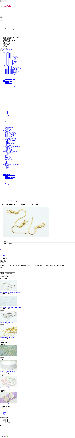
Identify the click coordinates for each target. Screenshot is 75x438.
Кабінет (4, 427)
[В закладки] (4, 340)
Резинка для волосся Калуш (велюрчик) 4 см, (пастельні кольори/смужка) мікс (15, 387)
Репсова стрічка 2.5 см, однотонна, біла (7, 371)
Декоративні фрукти (8, 159)
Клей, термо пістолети (7, 171)
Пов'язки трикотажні (11, 112)
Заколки (6, 103)
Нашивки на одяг (8, 129)
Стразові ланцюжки (8, 147)
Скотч (6, 180)
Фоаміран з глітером (8, 170)
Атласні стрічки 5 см (9, 64)
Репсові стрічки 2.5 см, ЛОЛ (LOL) (11, 75)
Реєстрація (5, 2)
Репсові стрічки (6, 65)
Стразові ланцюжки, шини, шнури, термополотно (12, 146)
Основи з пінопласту (9, 126)
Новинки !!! (2, 49)
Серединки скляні (8, 136)
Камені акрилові (8, 137)
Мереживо (7, 87)
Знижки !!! (5, 196)
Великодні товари (6, 194)
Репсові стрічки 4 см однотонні (11, 78)
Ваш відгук (2, 272)
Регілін (6, 84)
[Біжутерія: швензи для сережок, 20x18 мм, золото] (26, 237)
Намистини (7, 142)
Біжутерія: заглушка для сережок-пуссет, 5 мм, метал (10, 292)
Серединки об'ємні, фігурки (10, 132)
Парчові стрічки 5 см (9, 100)
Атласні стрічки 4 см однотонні (11, 61)
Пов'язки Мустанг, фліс (11, 111)
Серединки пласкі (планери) (10, 134)
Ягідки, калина (7, 156)
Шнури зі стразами (8, 150)
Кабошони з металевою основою (11, 133)
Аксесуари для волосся (7, 108)
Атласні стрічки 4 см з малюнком (11, 62)
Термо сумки (7, 192)
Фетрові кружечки (8, 167)
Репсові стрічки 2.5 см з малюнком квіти (12, 71)
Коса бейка (7, 82)
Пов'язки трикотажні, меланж (12, 113)
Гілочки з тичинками (9, 152)
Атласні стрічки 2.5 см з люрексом (11, 57)
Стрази (6, 144)
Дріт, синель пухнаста (7, 182)
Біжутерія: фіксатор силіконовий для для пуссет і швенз (10, 307)
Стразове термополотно (9, 149)
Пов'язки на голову (8, 105)
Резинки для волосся (9, 102)
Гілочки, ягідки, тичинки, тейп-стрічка (10, 151)
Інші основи (7, 128)
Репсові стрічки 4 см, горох (10, 79)
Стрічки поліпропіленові (9, 181)
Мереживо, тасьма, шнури (7, 81)
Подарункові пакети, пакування (9, 175)
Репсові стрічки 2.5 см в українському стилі (13, 67)
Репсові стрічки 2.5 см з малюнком (11, 70)
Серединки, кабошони (7, 130)
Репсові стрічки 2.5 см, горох (10, 74)
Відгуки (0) (5, 255)
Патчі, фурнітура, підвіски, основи (9, 116)
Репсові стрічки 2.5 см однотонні (11, 73)
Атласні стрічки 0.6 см (9, 53)
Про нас (4, 412)
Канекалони (7, 114)
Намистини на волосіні (9, 143)
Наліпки (6, 176)
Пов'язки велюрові (10, 110)
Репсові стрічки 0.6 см (9, 66)
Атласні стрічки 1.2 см (9, 54)
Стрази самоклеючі (8, 145)
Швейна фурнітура (6, 174)
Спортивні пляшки (8, 190)
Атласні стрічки (6, 52)
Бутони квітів (7, 163)
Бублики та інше (8, 107)
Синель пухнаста (8, 184)
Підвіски (6, 122)
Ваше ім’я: (2, 267)
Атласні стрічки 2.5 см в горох (10, 59)
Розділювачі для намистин (10, 140)
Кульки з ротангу (8, 117)
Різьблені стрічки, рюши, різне (10, 86)
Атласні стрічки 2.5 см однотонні (11, 56)
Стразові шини (7, 148)
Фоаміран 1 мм (7, 168)
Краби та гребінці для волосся (10, 106)
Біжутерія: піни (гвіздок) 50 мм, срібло (7, 322)
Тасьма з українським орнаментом (11, 85)
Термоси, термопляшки (9, 193)
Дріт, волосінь (7, 183)
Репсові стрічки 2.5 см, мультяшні (11, 76)
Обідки (6, 104)
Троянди (6, 161)
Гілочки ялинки (8, 154)
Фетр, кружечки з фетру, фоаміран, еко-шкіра (11, 164)
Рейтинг (2, 274)
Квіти (4, 160)
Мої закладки (5, 428)
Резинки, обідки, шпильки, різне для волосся (11, 101)
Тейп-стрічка (7, 158)
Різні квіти (7, 162)
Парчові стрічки (6, 95)
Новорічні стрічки (8, 83)
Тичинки (6, 155)
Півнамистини (7, 141)
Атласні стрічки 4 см (9, 60)
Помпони (6, 123)
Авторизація (5, 3)
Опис (4, 254)
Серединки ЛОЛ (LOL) (9, 135)
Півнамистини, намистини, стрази (9, 139)
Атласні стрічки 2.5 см (9, 55)
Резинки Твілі (7, 115)
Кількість (4, 243)
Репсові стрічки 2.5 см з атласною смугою (13, 68)
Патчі (6, 119)
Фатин (4, 80)
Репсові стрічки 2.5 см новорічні (11, 72)
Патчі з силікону (8, 120)
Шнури (6, 88)
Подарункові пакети (8, 179)
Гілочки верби (7, 153)
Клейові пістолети (8, 173)
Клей (6, 172)
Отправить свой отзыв (4, 276)
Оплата (6, 49)
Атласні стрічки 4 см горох (10, 63)
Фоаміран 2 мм (7, 169)
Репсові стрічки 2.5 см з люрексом (11, 69)
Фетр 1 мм (7, 166)
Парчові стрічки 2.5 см (9, 98)
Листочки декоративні (9, 157)
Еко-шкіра (7, 165)
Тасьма (6, 89)
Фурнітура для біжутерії (9, 124)
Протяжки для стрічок (9, 127)
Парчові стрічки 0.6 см (9, 96)
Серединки (7, 131)
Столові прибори (8, 191)
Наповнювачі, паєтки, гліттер (10, 138)
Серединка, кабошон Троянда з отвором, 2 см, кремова (10, 403)
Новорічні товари (6, 195)
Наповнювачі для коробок (10, 177)
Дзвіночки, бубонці (8, 125)
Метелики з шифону (8, 121)
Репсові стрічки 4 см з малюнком (11, 77)
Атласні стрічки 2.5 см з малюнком (11, 58)
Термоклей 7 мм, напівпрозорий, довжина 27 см (9, 356)
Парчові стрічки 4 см (9, 99)
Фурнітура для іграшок (9, 118)
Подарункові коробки (9, 178)
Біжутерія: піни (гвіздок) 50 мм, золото (7, 337)
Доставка (10, 49)
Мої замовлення (6, 429)
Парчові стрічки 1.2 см (9, 97)
